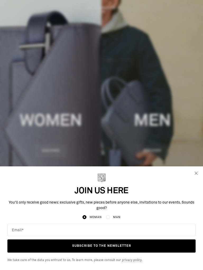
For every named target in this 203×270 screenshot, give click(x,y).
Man (117, 217)
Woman (96, 217)
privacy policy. (131, 260)
